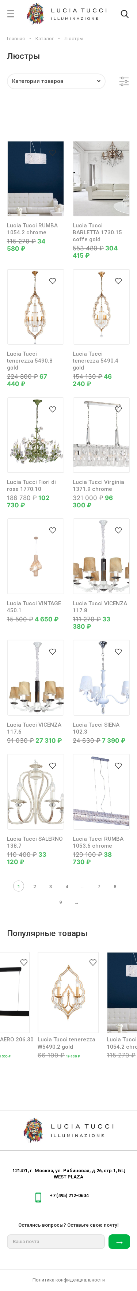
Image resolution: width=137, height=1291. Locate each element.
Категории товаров (37, 81)
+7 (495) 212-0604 (69, 1195)
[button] (56, 81)
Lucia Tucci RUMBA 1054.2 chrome (32, 229)
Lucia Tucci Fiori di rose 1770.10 (31, 485)
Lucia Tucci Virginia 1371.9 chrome (98, 485)
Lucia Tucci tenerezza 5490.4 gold (95, 361)
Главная (16, 38)
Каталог (44, 38)
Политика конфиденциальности (69, 1280)
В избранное (52, 152)
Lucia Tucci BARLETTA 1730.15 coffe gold (97, 232)
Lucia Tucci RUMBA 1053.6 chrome (98, 842)
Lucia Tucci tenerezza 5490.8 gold (30, 361)
